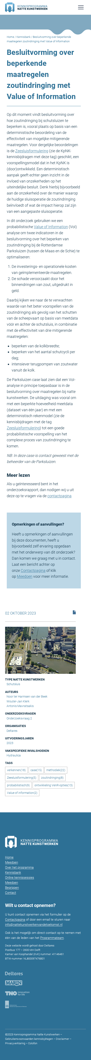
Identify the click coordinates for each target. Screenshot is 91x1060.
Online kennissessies (19, 877)
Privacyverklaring (15, 1043)
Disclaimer (62, 1038)
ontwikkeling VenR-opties (53, 785)
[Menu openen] (81, 7)
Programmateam (52, 938)
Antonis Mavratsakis (20, 706)
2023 (10, 743)
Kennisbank (23, 36)
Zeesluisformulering (31, 151)
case (36, 770)
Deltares (12, 730)
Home (10, 36)
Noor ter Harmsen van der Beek (27, 696)
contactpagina (59, 496)
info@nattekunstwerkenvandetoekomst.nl (33, 925)
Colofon (32, 1043)
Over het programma (19, 867)
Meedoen (24, 576)
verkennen (16, 770)
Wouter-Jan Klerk (18, 701)
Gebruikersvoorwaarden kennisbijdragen (29, 1038)
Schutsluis (13, 684)
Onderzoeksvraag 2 (19, 718)
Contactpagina (33, 570)
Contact (10, 893)
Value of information (22, 792)
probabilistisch (18, 785)
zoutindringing (52, 777)
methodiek (55, 770)
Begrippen (12, 888)
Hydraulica (14, 755)
